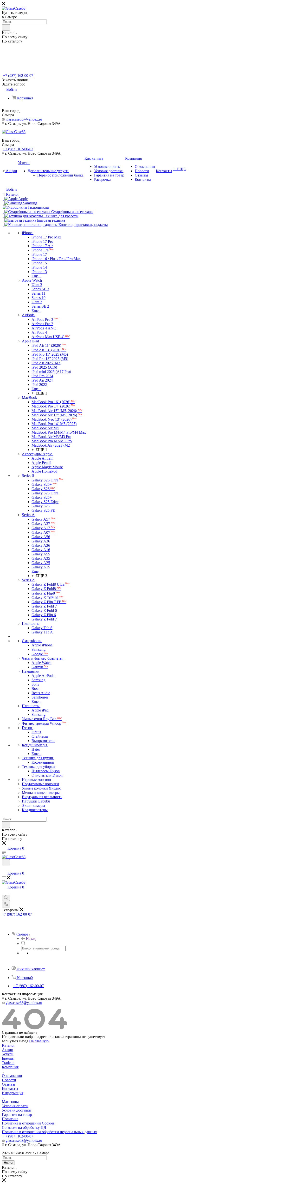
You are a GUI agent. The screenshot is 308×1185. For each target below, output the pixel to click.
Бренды (8, 1058)
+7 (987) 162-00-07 (18, 75)
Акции (7, 1050)
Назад (31, 938)
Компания (10, 1067)
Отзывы (8, 1084)
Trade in (8, 1063)
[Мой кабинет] (4, 868)
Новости (9, 1080)
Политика (10, 1119)
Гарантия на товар (17, 1114)
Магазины (10, 1102)
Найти (8, 1163)
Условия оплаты (15, 1106)
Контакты (10, 1089)
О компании (12, 1076)
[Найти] (6, 27)
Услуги (7, 1054)
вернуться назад (15, 1041)
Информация (12, 1093)
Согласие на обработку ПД (24, 1127)
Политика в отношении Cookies (28, 1123)
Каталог (8, 1045)
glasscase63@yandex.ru (24, 119)
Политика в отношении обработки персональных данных (49, 1132)
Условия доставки (16, 1110)
